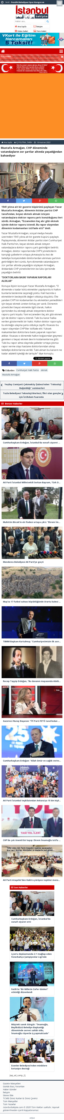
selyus (32, 1118)
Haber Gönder (10, 1089)
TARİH (29, 142)
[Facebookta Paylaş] (8, 200)
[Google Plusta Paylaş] (40, 200)
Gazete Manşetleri (12, 1083)
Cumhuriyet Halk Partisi (27, 370)
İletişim (39, 26)
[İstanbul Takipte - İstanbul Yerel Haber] (32, 11)
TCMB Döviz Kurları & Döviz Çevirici (20, 1098)
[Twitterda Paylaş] (24, 200)
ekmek (44, 370)
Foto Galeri (41, 31)
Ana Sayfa (21, 26)
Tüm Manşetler (10, 1101)
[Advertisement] (32, 106)
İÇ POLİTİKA (21, 142)
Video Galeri (22, 31)
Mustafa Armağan (11, 374)
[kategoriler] (61, 51)
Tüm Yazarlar (9, 1104)
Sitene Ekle (8, 1095)
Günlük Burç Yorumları (13, 1086)
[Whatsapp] (56, 200)
